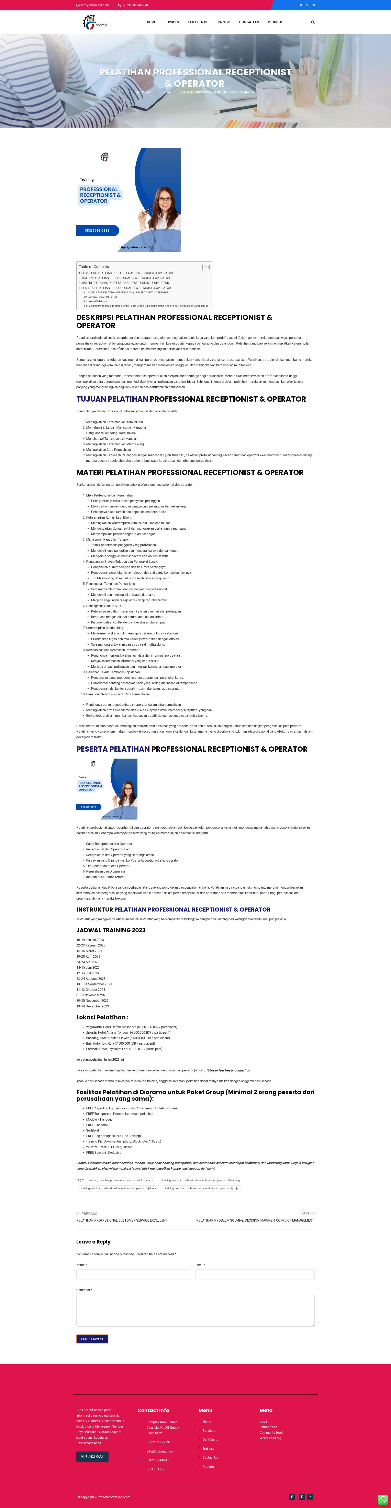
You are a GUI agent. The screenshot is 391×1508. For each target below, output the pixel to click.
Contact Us (249, 22)
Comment (84, 1290)
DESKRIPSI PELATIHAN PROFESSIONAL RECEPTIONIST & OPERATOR (127, 273)
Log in (264, 1421)
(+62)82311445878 (135, 5)
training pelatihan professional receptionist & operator (121, 1180)
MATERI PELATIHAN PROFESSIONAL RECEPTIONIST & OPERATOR (125, 283)
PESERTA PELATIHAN (113, 749)
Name (81, 1265)
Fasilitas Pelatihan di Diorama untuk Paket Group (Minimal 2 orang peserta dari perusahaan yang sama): (148, 305)
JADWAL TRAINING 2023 (102, 296)
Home (151, 22)
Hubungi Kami (92, 1457)
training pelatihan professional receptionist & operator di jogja (201, 1188)
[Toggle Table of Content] (204, 267)
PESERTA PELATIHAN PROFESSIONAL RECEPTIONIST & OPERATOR (126, 288)
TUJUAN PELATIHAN (112, 399)
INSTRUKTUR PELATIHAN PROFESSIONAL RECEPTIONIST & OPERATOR (128, 292)
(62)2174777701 (159, 1442)
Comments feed (271, 1432)
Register (275, 22)
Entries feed (268, 1427)
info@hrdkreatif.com (95, 5)
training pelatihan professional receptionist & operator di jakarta (118, 1188)
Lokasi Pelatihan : (98, 301)
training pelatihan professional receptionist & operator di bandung (201, 1180)
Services (172, 22)
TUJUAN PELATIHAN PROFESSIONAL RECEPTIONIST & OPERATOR (125, 278)
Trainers (223, 22)
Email (200, 1265)
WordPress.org (270, 1438)
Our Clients (197, 22)
